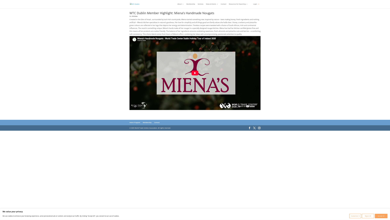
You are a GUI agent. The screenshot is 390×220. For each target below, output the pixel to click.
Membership (190, 4)
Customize (354, 216)
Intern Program (134, 122)
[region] (195, 214)
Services (200, 4)
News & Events (211, 4)
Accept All (381, 216)
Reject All (368, 216)
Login (255, 4)
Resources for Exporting (237, 4)
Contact (223, 4)
